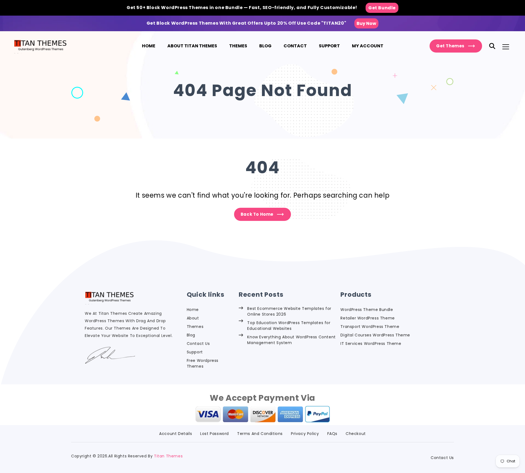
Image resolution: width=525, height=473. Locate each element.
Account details (175, 433)
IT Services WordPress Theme (370, 343)
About (193, 318)
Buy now (366, 23)
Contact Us (198, 343)
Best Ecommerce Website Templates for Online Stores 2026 (289, 311)
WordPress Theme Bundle (366, 309)
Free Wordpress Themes (202, 363)
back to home (257, 214)
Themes (195, 326)
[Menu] (505, 46)
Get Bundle (382, 8)
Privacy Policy (305, 433)
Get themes (450, 46)
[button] (492, 46)
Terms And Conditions (260, 433)
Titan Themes (168, 456)
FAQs (332, 433)
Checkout (356, 433)
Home (193, 309)
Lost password (214, 433)
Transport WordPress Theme (369, 326)
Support (195, 352)
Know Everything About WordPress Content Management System (291, 339)
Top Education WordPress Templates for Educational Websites (288, 325)
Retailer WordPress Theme (367, 318)
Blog (191, 335)
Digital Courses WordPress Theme (375, 335)
